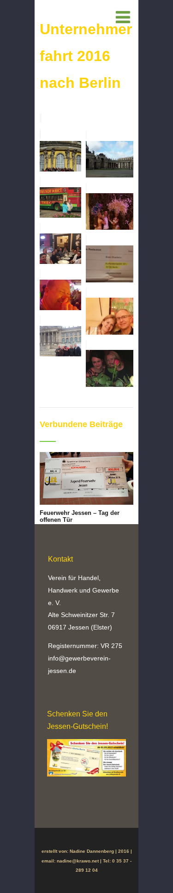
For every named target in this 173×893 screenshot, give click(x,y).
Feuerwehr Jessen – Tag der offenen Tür (79, 516)
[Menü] (123, 17)
